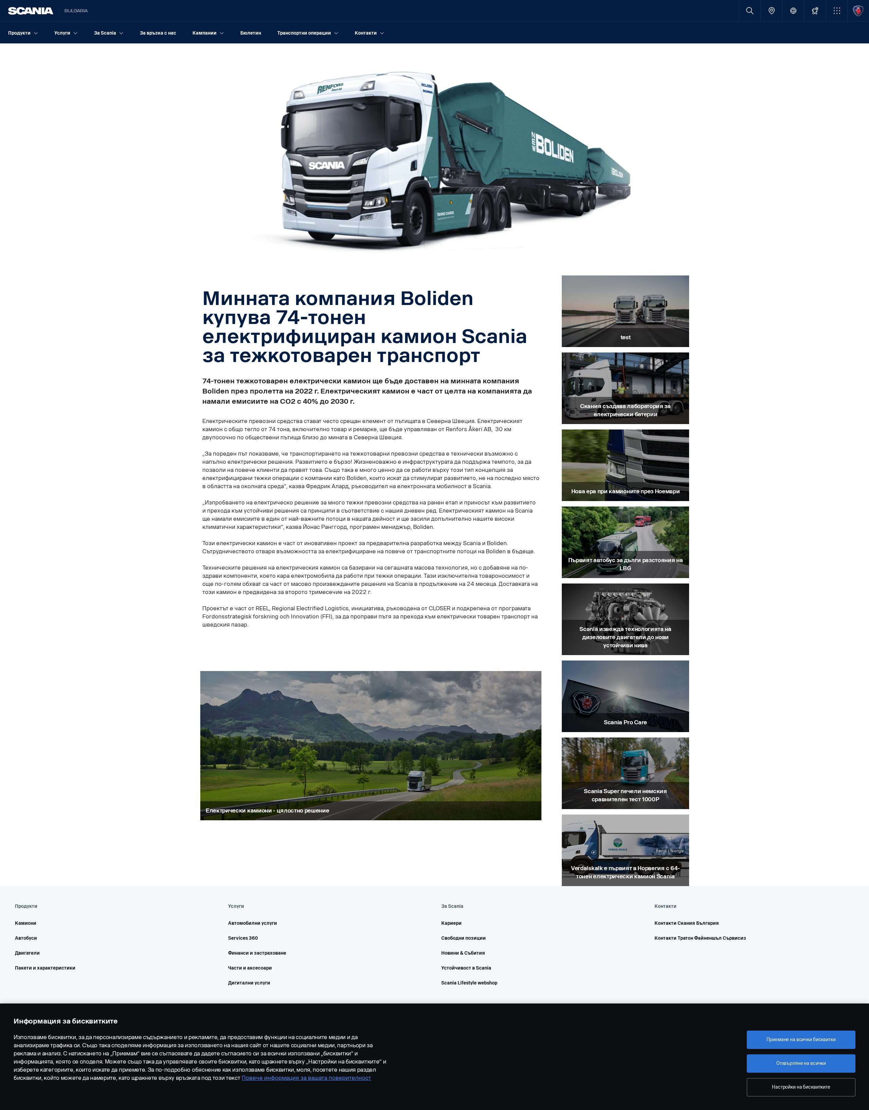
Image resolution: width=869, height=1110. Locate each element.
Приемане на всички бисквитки (800, 1039)
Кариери (451, 923)
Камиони (25, 923)
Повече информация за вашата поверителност (306, 1078)
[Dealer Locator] (771, 10)
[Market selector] (793, 10)
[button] (836, 10)
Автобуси (26, 938)
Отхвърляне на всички (801, 1063)
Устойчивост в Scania (466, 968)
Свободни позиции (463, 938)
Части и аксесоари (250, 968)
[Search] (749, 10)
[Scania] (30, 11)
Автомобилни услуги (252, 923)
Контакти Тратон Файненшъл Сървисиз (700, 938)
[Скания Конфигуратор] (815, 10)
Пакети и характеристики (45, 968)
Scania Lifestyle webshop (469, 983)
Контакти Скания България (686, 923)
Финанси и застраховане (257, 953)
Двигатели (27, 953)
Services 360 (243, 938)
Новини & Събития (463, 953)
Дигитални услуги (249, 983)
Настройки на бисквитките (801, 1087)
